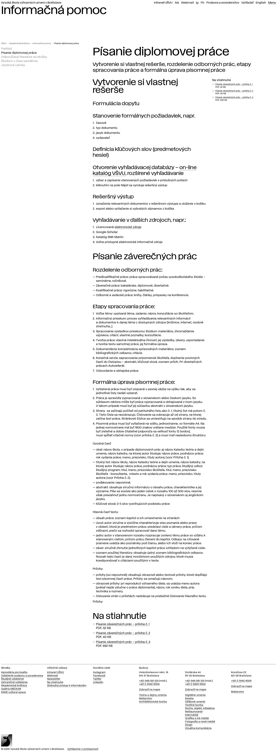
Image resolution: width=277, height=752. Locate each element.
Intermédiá (191, 715)
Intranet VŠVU (163, 2)
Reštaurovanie (194, 712)
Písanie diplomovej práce (66, 43)
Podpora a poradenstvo (222, 2)
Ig (197, 2)
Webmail (187, 2)
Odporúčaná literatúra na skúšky (24, 57)
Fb (202, 2)
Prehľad (6, 48)
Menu (272, 2)
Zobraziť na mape (149, 690)
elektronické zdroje (128, 227)
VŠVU (3, 43)
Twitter (97, 679)
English (261, 2)
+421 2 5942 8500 (149, 684)
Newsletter (53, 679)
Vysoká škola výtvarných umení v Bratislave (31, 2)
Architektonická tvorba (153, 702)
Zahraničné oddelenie (14, 682)
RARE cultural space (13, 692)
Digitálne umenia (195, 695)
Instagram (99, 672)
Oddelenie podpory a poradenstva (22, 676)
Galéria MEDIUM (11, 689)
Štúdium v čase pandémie (19, 61)
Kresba (189, 698)
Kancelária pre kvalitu (14, 672)
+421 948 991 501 (195, 681)
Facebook (99, 676)
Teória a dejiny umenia (153, 695)
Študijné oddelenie (12, 679)
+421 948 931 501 (149, 681)
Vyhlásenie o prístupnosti (82, 749)
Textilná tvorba (194, 705)
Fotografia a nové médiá (200, 722)
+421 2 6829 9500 (195, 684)
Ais (177, 2)
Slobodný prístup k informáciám (66, 686)
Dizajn (188, 725)
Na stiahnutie (55, 682)
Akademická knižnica (19, 43)
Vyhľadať (247, 2)
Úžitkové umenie (195, 702)
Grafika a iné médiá (197, 718)
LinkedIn (98, 682)
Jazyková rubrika (13, 65)
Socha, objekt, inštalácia (200, 708)
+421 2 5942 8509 (241, 681)
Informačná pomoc (41, 43)
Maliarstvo (145, 698)
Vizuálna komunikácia (198, 728)
